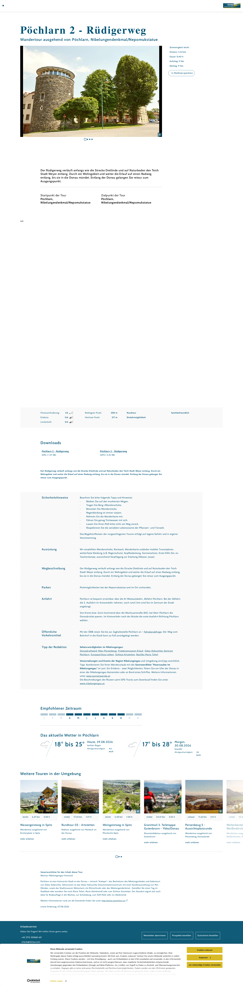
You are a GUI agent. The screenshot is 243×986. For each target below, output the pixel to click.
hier (165, 661)
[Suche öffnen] (21, 5)
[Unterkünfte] (10, 5)
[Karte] (14, 5)
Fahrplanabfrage (153, 631)
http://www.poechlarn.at (113, 900)
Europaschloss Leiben (102, 654)
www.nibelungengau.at (92, 683)
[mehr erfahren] (39, 810)
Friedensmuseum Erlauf (130, 651)
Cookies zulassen (204, 950)
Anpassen (203, 957)
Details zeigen (56, 981)
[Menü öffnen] (3, 5)
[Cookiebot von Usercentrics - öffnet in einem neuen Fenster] (34, 981)
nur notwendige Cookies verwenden (205, 965)
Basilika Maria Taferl (147, 654)
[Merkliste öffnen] (17, 5)
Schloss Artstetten (125, 654)
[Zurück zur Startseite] (231, 5)
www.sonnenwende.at (98, 676)
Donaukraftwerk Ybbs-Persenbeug (98, 651)
